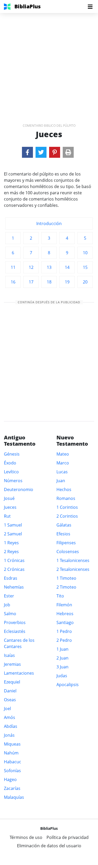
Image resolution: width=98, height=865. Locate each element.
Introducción (49, 223)
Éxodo (10, 463)
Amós (9, 717)
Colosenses (67, 551)
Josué (9, 498)
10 (85, 253)
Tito (60, 596)
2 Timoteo (66, 587)
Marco (62, 463)
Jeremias (12, 664)
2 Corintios (67, 516)
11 (13, 267)
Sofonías (12, 770)
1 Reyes (11, 543)
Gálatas (63, 525)
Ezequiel (12, 682)
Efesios (63, 534)
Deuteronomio (18, 489)
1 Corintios (67, 507)
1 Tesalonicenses (72, 560)
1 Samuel (13, 525)
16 (13, 282)
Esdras (10, 578)
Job (7, 605)
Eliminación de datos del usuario (49, 846)
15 (85, 267)
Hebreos (64, 613)
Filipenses (66, 543)
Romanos (65, 498)
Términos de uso (26, 837)
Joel (7, 708)
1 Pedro (64, 631)
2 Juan (62, 658)
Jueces (10, 507)
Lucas (62, 472)
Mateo (62, 454)
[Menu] (90, 6)
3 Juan (62, 667)
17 (31, 282)
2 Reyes (11, 551)
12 (31, 267)
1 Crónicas (14, 560)
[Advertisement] (49, 62)
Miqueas (12, 744)
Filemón (64, 605)
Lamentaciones (19, 673)
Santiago (65, 622)
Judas (61, 676)
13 (49, 267)
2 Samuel (13, 534)
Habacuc (12, 762)
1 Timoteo (66, 578)
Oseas (10, 700)
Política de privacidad (68, 837)
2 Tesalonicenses (72, 569)
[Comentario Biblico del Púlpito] (27, 152)
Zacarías (12, 788)
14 (67, 267)
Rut (7, 516)
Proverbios (15, 622)
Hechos (63, 489)
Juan (60, 480)
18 (49, 282)
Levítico (11, 472)
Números (13, 480)
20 (85, 282)
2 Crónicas (14, 569)
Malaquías (14, 797)
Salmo (10, 613)
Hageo (10, 779)
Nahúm (11, 753)
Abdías (10, 726)
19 (67, 282)
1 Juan (62, 649)
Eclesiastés (14, 631)
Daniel (10, 691)
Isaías (9, 655)
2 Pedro (64, 640)
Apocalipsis (67, 684)
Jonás (9, 735)
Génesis (12, 454)
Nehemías (14, 587)
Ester (9, 596)
